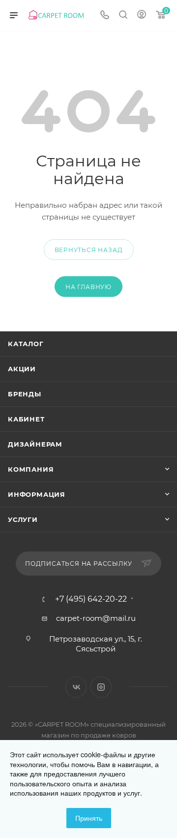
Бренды (24, 394)
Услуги (23, 519)
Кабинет (26, 419)
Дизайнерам (35, 444)
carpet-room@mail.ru (96, 618)
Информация (36, 494)
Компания (31, 469)
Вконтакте (76, 687)
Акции (22, 369)
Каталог (26, 344)
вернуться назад (89, 250)
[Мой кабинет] (141, 15)
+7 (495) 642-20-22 (91, 599)
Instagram (101, 687)
